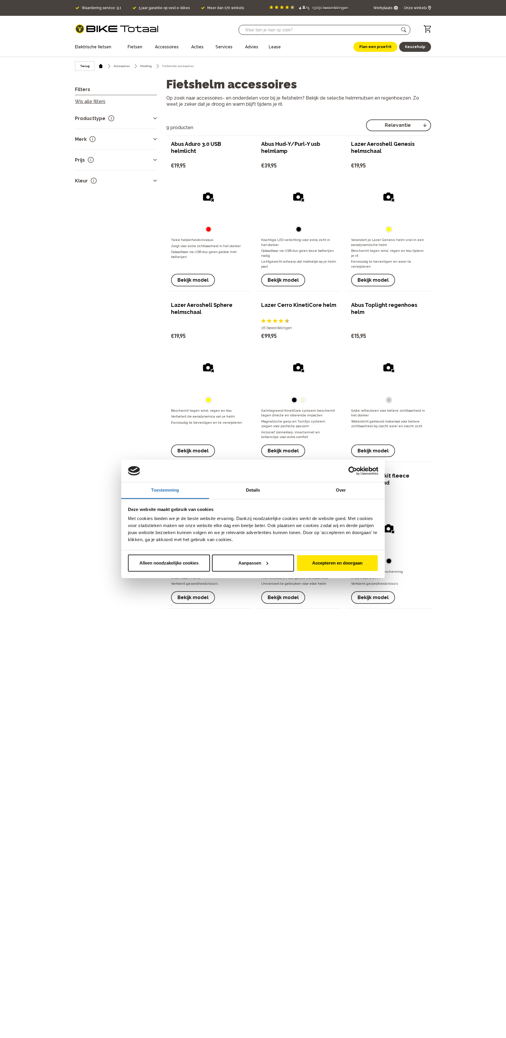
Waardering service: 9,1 (101, 8)
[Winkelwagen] (427, 29)
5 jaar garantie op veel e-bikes (164, 8)
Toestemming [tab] (165, 490)
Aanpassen (249, 562)
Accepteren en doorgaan (337, 562)
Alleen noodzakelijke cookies (169, 562)
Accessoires (122, 66)
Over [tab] (341, 490)
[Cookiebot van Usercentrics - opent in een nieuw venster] (352, 470)
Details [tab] (253, 490)
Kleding (146, 66)
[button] (403, 30)
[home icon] (101, 66)
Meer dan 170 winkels (225, 8)
